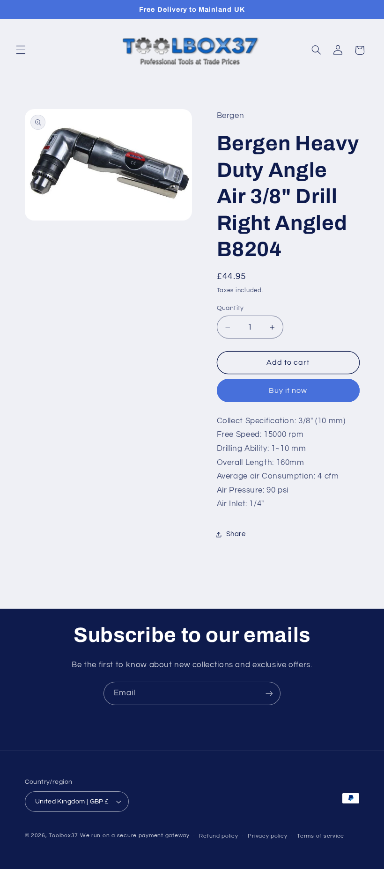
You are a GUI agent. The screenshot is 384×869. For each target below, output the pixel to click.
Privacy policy (267, 836)
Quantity (230, 308)
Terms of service (320, 836)
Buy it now (288, 390)
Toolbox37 (63, 835)
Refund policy (218, 836)
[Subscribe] (269, 693)
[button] (20, 50)
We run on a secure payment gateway (135, 835)
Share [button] (236, 534)
